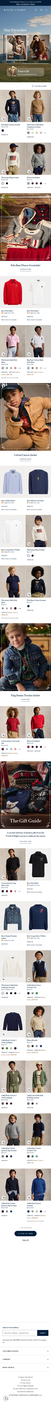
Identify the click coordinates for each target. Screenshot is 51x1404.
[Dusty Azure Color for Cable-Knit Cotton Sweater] (28, 1211)
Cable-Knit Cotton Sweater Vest (34, 986)
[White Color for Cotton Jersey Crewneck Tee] (6, 749)
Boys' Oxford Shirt (8, 501)
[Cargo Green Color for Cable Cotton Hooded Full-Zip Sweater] (28, 1103)
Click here (6, 1339)
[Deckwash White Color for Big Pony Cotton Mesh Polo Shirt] (40, 368)
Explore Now (25, 841)
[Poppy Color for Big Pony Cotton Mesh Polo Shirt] (36, 368)
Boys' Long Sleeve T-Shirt (10, 550)
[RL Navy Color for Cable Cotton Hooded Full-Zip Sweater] (32, 1103)
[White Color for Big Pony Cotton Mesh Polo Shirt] (28, 368)
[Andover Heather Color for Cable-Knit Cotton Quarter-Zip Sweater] (2, 1156)
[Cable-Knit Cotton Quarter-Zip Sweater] (13, 1129)
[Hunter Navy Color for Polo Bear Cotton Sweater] (2, 130)
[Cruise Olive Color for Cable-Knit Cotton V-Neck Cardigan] (2, 1048)
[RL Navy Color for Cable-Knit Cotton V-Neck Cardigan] (15, 1048)
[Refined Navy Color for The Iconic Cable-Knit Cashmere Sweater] (11, 993)
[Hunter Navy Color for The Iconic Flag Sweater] (6, 183)
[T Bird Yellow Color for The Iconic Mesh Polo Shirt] (11, 368)
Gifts (6, 26)
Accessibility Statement (25, 1391)
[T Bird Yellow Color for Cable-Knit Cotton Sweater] (36, 1211)
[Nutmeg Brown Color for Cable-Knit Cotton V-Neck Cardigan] (11, 1103)
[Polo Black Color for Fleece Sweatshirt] (40, 183)
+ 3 (45, 183)
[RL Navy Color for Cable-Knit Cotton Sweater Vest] (28, 993)
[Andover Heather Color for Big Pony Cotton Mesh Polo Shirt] (32, 368)
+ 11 (19, 749)
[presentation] (39, 47)
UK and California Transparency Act (25, 1388)
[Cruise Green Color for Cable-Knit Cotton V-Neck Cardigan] (6, 1048)
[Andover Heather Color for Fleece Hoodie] (36, 1046)
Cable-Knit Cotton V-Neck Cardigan (9, 1041)
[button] (36, 10)
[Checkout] (41, 10)
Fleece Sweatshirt (33, 177)
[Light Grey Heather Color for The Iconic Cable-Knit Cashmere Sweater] (6, 993)
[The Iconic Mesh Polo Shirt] (13, 341)
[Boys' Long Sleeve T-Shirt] (13, 531)
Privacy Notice (25, 1383)
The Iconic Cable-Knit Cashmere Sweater (35, 126)
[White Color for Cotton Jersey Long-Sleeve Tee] (15, 891)
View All (25, 1240)
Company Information (25, 1377)
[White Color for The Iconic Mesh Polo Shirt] (6, 608)
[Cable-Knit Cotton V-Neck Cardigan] (13, 1021)
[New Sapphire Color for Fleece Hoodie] (40, 1046)
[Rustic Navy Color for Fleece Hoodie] (32, 1046)
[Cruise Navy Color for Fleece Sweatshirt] (36, 183)
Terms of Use (25, 1380)
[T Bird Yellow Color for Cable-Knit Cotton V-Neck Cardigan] (11, 1048)
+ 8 (45, 1211)
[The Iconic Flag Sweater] (13, 159)
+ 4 (45, 133)
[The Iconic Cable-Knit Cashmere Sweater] (13, 966)
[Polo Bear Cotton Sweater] (13, 106)
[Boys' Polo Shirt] (13, 292)
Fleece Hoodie (32, 1040)
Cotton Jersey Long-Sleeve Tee (8, 884)
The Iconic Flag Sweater (10, 177)
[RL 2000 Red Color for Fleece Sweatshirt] (28, 746)
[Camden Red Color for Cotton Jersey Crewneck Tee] (2, 749)
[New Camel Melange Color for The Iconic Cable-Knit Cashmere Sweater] (28, 132)
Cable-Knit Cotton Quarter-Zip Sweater (9, 1149)
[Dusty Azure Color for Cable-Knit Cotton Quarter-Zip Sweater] (11, 1156)
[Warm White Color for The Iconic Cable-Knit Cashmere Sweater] (32, 132)
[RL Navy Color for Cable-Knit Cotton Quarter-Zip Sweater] (6, 1156)
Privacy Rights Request (25, 1385)
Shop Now (25, 699)
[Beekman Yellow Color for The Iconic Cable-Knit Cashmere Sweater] (36, 132)
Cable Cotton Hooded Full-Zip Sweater (35, 1096)
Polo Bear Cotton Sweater (10, 125)
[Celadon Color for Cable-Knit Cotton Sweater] (32, 1211)
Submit (43, 1333)
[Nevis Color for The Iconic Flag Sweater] (2, 183)
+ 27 (19, 368)
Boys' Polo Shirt (7, 311)
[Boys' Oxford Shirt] (13, 482)
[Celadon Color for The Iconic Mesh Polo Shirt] (6, 368)
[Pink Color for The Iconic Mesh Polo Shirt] (2, 368)
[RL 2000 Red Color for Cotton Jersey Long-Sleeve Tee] (11, 891)
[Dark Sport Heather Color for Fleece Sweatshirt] (28, 183)
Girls (34, 56)
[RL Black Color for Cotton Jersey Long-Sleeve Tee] (2, 891)
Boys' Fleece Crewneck (35, 501)
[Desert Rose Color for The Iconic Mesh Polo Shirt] (15, 368)
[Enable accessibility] (6, 1398)
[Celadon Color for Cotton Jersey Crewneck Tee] (11, 749)
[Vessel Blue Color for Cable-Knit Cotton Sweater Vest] (32, 993)
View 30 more (26, 1234)
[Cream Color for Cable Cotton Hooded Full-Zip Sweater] (36, 1103)
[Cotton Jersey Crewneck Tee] (13, 722)
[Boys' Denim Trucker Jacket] (13, 917)
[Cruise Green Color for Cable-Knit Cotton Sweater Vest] (36, 993)
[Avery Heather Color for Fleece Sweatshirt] (32, 183)
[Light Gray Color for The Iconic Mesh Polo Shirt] (2, 608)
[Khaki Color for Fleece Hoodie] (28, 1046)
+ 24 (19, 608)
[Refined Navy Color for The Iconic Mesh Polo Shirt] (15, 608)
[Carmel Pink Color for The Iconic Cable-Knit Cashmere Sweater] (40, 132)
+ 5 (19, 891)
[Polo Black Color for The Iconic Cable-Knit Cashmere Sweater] (15, 993)
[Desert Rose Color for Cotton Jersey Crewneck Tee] (15, 749)
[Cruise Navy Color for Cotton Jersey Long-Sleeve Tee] (6, 891)
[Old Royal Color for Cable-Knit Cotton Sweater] (40, 1211)
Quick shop (3, 116)
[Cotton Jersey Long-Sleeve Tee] (13, 864)
